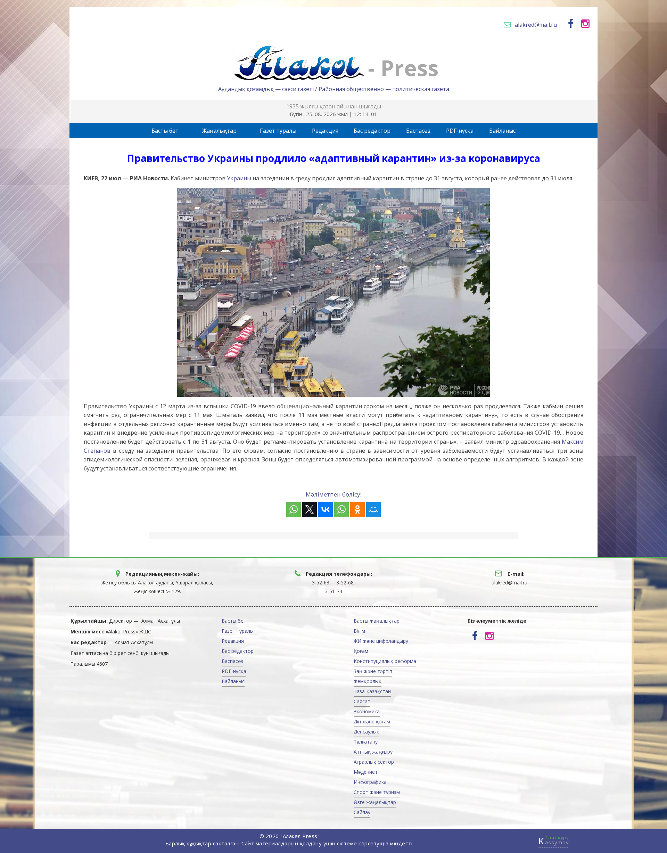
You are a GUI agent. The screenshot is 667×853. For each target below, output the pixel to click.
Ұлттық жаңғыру (373, 751)
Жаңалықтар (219, 130)
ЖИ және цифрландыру (381, 641)
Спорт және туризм (377, 792)
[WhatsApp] (293, 509)
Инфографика (370, 782)
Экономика (367, 711)
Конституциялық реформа (385, 661)
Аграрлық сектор (374, 761)
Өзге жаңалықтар (375, 802)
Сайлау (362, 812)
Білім (359, 631)
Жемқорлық (367, 681)
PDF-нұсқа (460, 130)
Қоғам (361, 651)
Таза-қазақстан (372, 691)
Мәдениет (366, 772)
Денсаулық (366, 731)
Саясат (362, 701)
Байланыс (502, 130)
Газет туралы (278, 130)
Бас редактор (372, 130)
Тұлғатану (366, 741)
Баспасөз (418, 130)
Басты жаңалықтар (377, 620)
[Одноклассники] (357, 509)
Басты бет (165, 130)
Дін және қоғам (372, 721)
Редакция (325, 130)
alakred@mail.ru (536, 24)
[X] (309, 509)
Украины (239, 178)
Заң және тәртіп (373, 671)
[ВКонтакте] (325, 509)
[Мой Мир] (373, 509)
